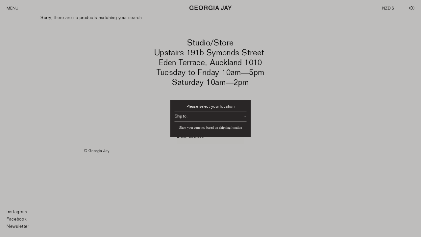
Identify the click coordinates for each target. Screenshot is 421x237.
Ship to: (181, 116)
